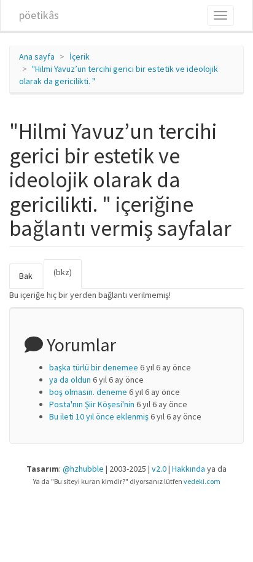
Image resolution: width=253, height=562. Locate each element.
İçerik (79, 56)
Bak (26, 275)
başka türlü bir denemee (93, 367)
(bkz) (67, 278)
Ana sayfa (37, 56)
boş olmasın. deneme (88, 391)
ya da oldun (70, 379)
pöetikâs (39, 15)
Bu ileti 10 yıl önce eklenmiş (99, 416)
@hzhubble (83, 468)
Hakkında (188, 468)
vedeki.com (202, 481)
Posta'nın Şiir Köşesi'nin (91, 404)
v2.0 (159, 468)
